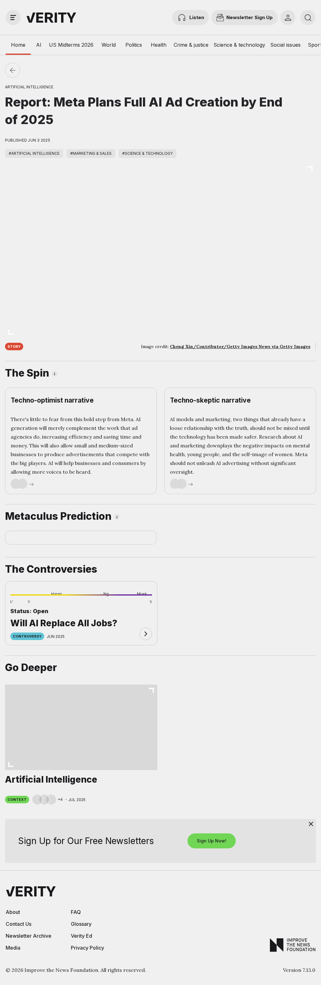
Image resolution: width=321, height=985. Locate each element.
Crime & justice (191, 45)
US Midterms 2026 (71, 45)
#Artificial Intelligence (34, 153)
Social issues (285, 45)
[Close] (311, 824)
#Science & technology (147, 153)
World (109, 45)
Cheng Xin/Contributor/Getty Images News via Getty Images (240, 346)
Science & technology (239, 45)
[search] (307, 17)
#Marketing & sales (91, 153)
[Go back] (12, 70)
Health (158, 45)
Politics (133, 45)
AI (38, 45)
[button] (20, 605)
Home (18, 45)
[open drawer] (13, 17)
